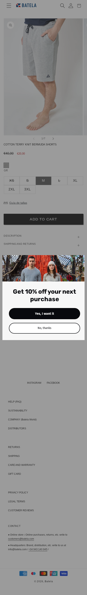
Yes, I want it (44, 314)
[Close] (80, 260)
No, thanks (44, 328)
